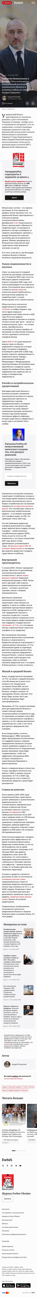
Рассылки (5, 1231)
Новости (6, 999)
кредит (5, 1087)
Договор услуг (7, 1220)
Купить (7, 1199)
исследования (15, 812)
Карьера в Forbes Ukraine (11, 1216)
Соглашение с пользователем (13, 1213)
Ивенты (5, 1224)
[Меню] (33, 2)
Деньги (4, 75)
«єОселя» (6, 309)
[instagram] (11, 1165)
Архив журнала (7, 1246)
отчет (16, 223)
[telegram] (16, 1165)
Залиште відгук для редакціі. (13, 1078)
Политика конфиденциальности (14, 1234)
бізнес (5, 1090)
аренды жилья (18, 290)
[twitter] (3, 1165)
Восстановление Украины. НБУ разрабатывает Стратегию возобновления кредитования (10, 991)
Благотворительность (10, 1253)
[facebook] (7, 1165)
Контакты (5, 1209)
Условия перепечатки (10, 1227)
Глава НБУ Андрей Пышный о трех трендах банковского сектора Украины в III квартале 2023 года (13, 937)
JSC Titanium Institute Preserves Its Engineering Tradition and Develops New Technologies (13, 1133)
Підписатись (11, 483)
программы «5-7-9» (10, 625)
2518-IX (11, 342)
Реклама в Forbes (8, 1250)
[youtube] (20, 1165)
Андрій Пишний (14, 1090)
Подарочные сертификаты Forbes (14, 1257)
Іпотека (31, 1087)
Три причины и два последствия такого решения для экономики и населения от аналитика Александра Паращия (12, 966)
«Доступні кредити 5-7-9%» (18, 1087)
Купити (14, 197)
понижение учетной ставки (13, 879)
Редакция (5, 1241)
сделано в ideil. (28, 1292)
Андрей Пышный (13, 97)
